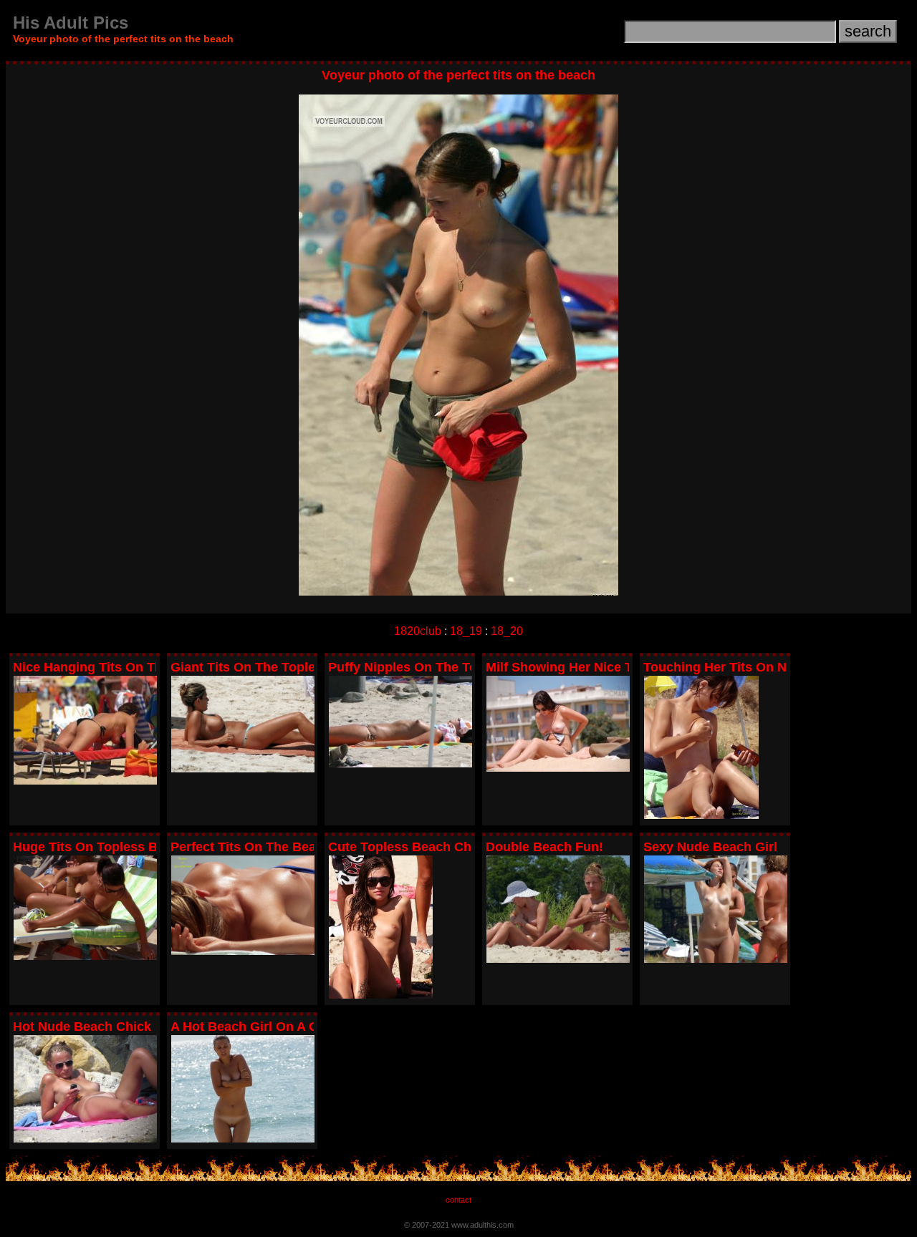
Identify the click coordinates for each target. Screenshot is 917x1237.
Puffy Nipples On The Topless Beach (440, 667)
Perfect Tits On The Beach (251, 847)
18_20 (507, 631)
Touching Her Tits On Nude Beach (747, 667)
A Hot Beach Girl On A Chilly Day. (272, 1026)
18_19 (466, 631)
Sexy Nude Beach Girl (710, 847)
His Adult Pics (70, 22)
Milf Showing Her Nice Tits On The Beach (612, 667)
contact (458, 1199)
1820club (417, 631)
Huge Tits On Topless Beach (100, 847)
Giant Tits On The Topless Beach (271, 667)
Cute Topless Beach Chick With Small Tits (456, 847)
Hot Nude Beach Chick (82, 1026)
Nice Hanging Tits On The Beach (112, 667)
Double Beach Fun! (544, 847)
